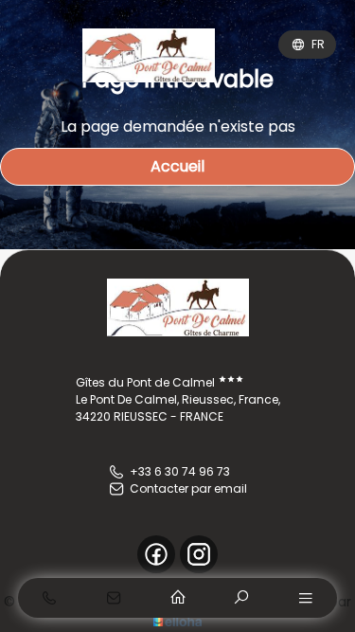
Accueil (177, 166)
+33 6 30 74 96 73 (180, 471)
